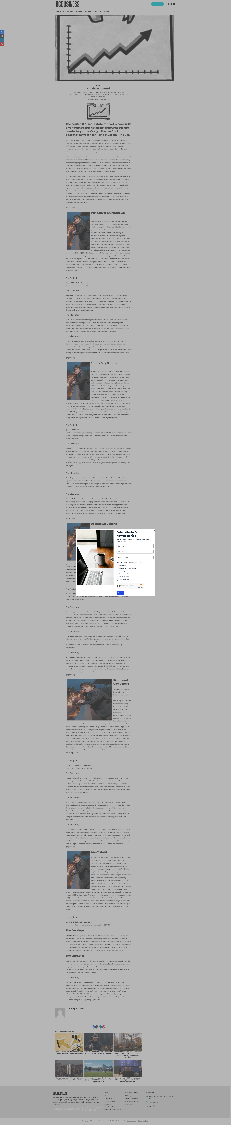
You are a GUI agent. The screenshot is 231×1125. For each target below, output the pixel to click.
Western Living (124, 577)
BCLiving (122, 571)
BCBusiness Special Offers (127, 568)
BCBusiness (123, 565)
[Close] (154, 530)
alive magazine (124, 580)
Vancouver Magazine (126, 574)
